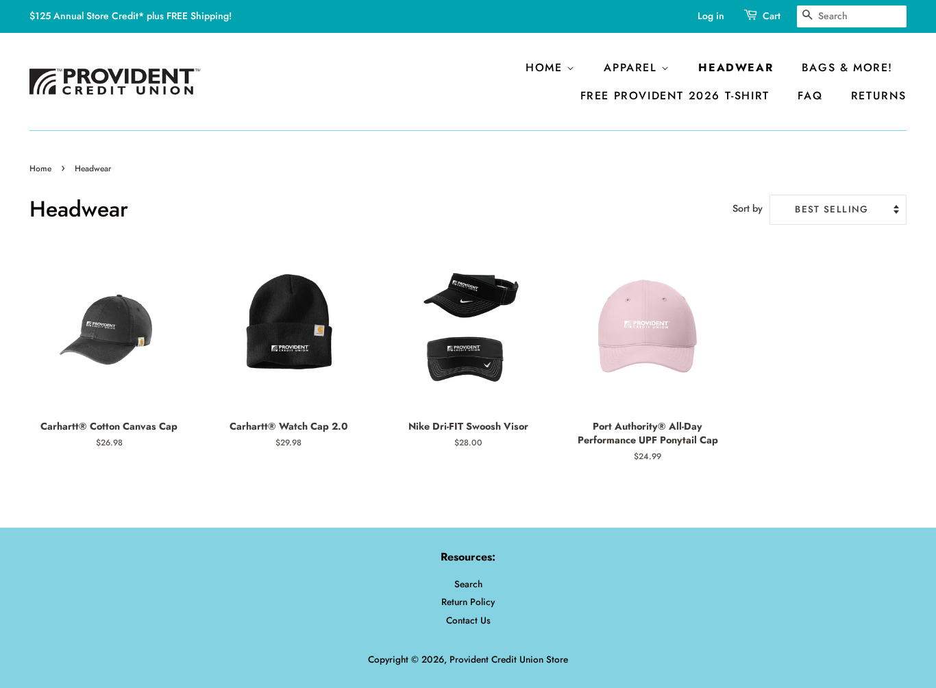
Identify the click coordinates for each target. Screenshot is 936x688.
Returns (879, 95)
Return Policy (468, 602)
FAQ (810, 95)
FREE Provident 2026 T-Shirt (674, 95)
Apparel (632, 67)
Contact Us (468, 620)
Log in (711, 16)
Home (546, 67)
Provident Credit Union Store (508, 659)
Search (468, 584)
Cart (771, 16)
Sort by (747, 208)
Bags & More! (847, 67)
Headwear (735, 67)
